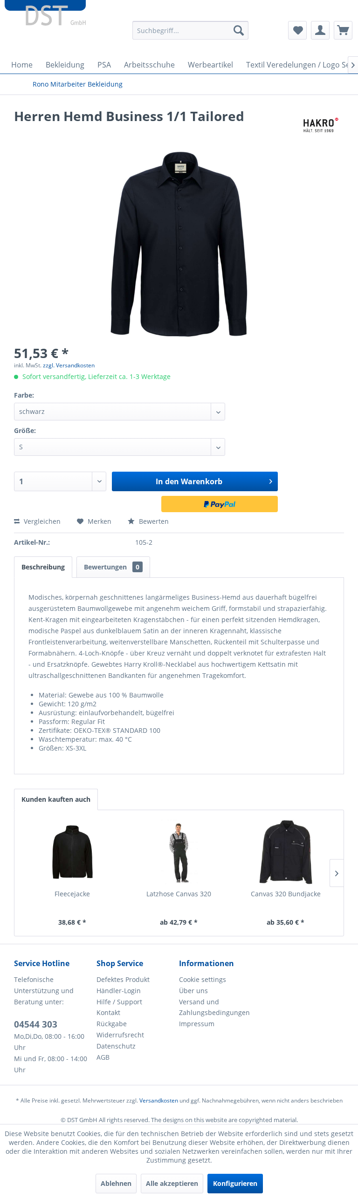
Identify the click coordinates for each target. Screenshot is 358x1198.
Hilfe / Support (119, 1001)
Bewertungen (111, 566)
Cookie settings (202, 979)
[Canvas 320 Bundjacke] (285, 852)
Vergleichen (41, 521)
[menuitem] (190, 30)
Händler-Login (118, 990)
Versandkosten (158, 1100)
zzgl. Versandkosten (69, 365)
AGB (103, 1057)
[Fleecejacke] (72, 852)
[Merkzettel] (297, 30)
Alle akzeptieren (172, 1183)
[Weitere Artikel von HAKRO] (319, 125)
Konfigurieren (235, 1183)
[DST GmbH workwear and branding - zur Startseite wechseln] (45, 18)
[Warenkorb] (343, 30)
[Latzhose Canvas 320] (179, 852)
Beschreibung (43, 566)
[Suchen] (238, 30)
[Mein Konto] (320, 30)
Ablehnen (116, 1183)
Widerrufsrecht (120, 1034)
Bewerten (153, 521)
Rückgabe (111, 1023)
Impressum (196, 1023)
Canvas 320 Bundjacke (286, 893)
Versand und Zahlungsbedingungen (214, 1007)
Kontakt (108, 1012)
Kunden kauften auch (55, 799)
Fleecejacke (72, 893)
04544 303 (35, 1024)
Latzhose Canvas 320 (178, 893)
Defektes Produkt (123, 979)
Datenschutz (116, 1046)
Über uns (193, 990)
